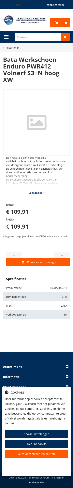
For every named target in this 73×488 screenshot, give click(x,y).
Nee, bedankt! (36, 444)
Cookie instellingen (36, 434)
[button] (36, 367)
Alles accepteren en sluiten (36, 454)
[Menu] (6, 37)
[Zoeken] (65, 37)
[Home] (24, 20)
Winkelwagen (66, 23)
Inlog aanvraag (55, 4)
